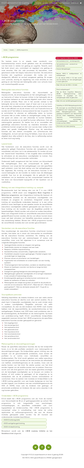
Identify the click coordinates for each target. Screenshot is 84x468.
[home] (80, 3)
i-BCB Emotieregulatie (11, 420)
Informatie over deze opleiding (65, 126)
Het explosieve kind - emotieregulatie (67, 61)
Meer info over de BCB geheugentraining (68, 101)
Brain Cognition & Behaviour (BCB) (67, 58)
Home (5, 50)
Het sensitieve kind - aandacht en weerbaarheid (66, 65)
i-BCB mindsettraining (11, 427)
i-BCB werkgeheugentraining (14, 423)
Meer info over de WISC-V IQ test (66, 85)
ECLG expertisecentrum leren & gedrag (15, 3)
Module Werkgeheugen (63, 69)
